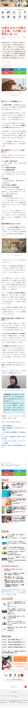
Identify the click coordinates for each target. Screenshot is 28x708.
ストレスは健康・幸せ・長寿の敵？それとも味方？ (19, 484)
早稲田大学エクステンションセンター (13, 592)
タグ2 (23, 589)
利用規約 (16, 696)
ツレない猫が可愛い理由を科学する (19, 500)
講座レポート (10, 463)
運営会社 (2, 695)
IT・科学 (5, 463)
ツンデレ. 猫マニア (14, 464)
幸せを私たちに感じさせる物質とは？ (19, 492)
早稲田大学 (4, 589)
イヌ (4, 464)
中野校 (20, 593)
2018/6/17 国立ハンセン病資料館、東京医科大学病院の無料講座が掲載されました (14, 651)
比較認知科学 (9, 465)
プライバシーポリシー (23, 695)
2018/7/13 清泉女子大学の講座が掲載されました (14, 642)
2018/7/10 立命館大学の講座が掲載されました (13, 644)
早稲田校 (3, 591)
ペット (22, 464)
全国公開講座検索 (14, 692)
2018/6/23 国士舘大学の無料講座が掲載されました (14, 647)
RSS (12, 696)
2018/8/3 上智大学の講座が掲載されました (12, 639)
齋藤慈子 (17, 465)
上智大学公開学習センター (15, 589)
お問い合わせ (8, 695)
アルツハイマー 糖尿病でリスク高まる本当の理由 (19, 517)
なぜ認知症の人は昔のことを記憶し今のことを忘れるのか (19, 509)
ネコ (20, 464)
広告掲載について (15, 695)
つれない (7, 464)
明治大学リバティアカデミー (14, 591)
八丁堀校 (14, 594)
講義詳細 (9, 594)
